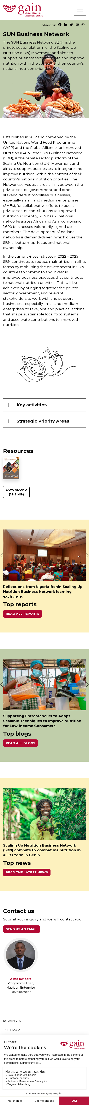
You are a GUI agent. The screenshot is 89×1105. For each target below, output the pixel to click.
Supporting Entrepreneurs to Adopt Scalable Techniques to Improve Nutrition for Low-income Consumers (42, 721)
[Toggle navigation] (80, 9)
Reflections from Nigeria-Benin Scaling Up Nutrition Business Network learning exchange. (43, 592)
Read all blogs (20, 743)
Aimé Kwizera (20, 979)
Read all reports (22, 614)
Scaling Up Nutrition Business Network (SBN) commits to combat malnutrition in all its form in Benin (42, 850)
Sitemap (12, 1030)
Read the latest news (27, 872)
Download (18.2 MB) (16, 492)
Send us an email (21, 929)
